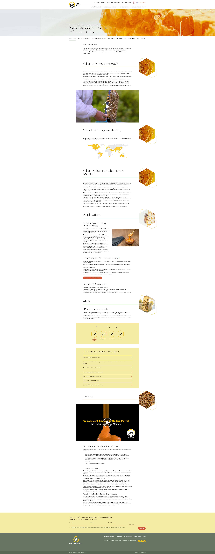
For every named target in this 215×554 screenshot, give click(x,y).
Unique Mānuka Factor (109, 536)
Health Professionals (126, 2)
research (119, 184)
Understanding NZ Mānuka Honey (101, 258)
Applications (131, 38)
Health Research (136, 6)
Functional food (86, 71)
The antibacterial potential (89, 289)
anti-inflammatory (99, 290)
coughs (99, 252)
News (144, 6)
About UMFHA (97, 2)
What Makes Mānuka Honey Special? (117, 38)
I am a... (129, 522)
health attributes (105, 77)
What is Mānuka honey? (84, 38)
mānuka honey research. (125, 292)
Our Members (119, 536)
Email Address (111, 522)
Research (91, 265)
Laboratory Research (94, 284)
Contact (103, 2)
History (143, 38)
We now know (86, 272)
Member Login (110, 2)
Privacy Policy (122, 527)
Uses (138, 38)
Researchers (117, 2)
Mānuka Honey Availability (99, 38)
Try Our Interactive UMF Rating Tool (92, 277)
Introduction (72, 38)
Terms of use (143, 552)
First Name (71, 522)
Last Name (91, 522)
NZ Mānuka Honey (128, 536)
